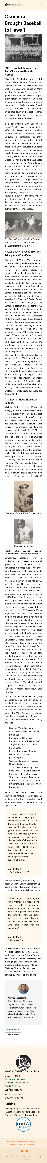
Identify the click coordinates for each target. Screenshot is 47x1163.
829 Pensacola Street (15, 1079)
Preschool (34, 1141)
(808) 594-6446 (12, 1085)
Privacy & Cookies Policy (33, 1157)
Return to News (13, 1034)
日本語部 (31, 1144)
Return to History (13, 1029)
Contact (13, 1144)
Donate (22, 1144)
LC (27, 1159)
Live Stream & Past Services (17, 1141)
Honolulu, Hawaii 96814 (16, 1082)
